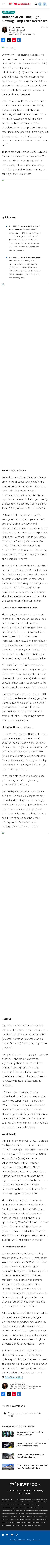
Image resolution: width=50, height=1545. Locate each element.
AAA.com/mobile (14, 1377)
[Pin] (14, 40)
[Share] (3, 40)
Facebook (3, 1534)
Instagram (16, 1534)
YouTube (12, 1534)
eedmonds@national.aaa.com (22, 34)
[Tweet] (9, 40)
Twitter (7, 1534)
